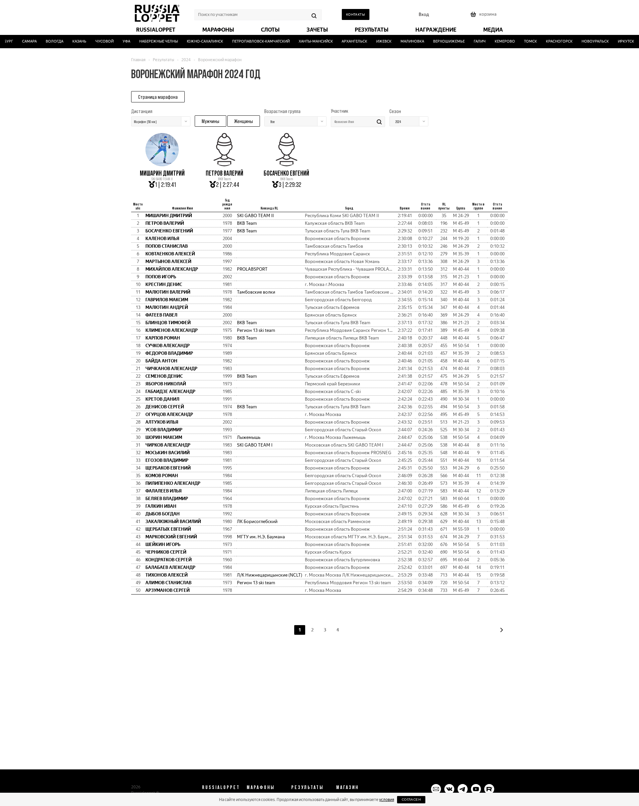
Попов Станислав (166, 246)
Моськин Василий (167, 452)
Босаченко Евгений (286, 173)
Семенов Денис (164, 376)
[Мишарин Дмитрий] (162, 164)
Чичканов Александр (171, 368)
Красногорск (553, 41)
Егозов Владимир (166, 460)
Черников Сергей (165, 552)
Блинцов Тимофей (168, 322)
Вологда (48, 41)
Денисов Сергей (164, 406)
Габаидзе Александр (170, 391)
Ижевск (377, 41)
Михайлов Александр (171, 269)
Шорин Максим (163, 437)
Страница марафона (158, 97)
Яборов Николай (165, 383)
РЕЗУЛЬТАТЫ (307, 787)
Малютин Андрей (166, 307)
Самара (23, 41)
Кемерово (499, 41)
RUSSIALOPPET (221, 787)
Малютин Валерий (167, 292)
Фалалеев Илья (163, 490)
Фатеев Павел (161, 315)
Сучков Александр (167, 345)
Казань (73, 41)
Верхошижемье (443, 41)
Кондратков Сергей (168, 559)
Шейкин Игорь (162, 544)
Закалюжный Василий (173, 521)
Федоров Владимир (169, 353)
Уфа (120, 41)
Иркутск (619, 41)
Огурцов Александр (169, 414)
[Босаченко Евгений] (286, 164)
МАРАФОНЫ (261, 787)
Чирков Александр (167, 445)
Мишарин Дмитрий (162, 173)
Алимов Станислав (168, 582)
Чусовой (98, 41)
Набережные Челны (152, 41)
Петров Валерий (224, 173)
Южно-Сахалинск (198, 41)
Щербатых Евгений (168, 529)
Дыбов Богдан (162, 513)
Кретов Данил (162, 399)
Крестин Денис (163, 284)
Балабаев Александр (170, 567)
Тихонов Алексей (166, 575)
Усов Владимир (163, 429)
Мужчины (210, 121)
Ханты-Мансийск (309, 41)
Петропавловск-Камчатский (254, 41)
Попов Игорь (160, 276)
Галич (474, 41)
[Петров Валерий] (224, 164)
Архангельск (348, 41)
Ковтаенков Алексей (170, 253)
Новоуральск (589, 41)
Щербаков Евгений (168, 468)
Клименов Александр (171, 330)
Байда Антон (161, 360)
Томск (524, 41)
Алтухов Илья (161, 422)
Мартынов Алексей (168, 261)
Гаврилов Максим (166, 299)
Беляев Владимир (166, 498)
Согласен (411, 799)
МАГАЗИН (347, 787)
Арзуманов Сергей (167, 590)
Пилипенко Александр (172, 483)
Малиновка (406, 41)
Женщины (243, 121)
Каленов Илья (162, 238)
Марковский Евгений (171, 536)
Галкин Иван (160, 506)
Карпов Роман (162, 338)
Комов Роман (161, 475)
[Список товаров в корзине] (484, 16)
